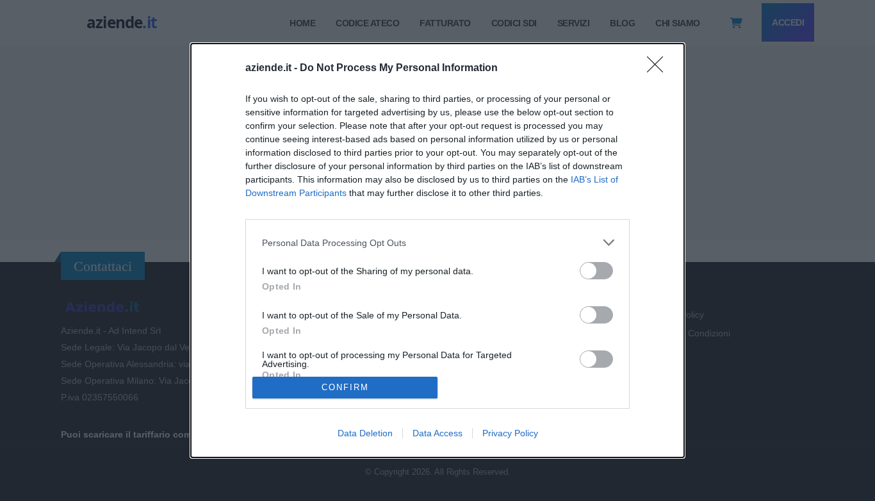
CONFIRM (345, 387)
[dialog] (437, 250)
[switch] (596, 270)
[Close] (659, 68)
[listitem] (437, 242)
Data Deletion (365, 433)
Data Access (437, 433)
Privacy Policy (510, 433)
